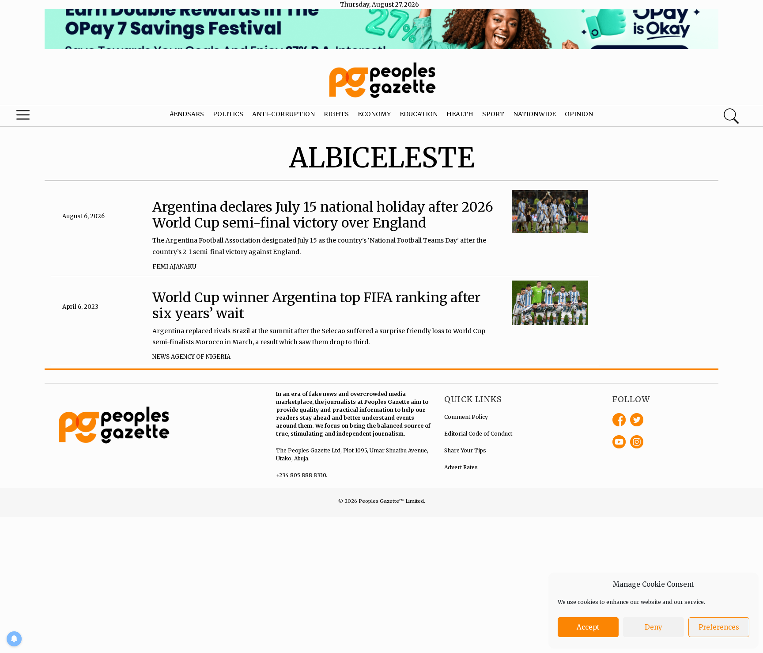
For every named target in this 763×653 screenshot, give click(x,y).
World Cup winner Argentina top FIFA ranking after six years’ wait (316, 305)
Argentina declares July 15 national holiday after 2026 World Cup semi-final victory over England (322, 214)
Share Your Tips (465, 450)
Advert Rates (461, 467)
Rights (336, 114)
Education (419, 114)
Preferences (719, 627)
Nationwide (534, 114)
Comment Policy (466, 417)
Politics (228, 114)
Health (459, 114)
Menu (40, 117)
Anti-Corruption (283, 114)
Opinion (579, 114)
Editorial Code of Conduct (478, 433)
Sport (493, 114)
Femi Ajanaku (174, 266)
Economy (374, 114)
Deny (653, 627)
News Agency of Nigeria (191, 357)
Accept (588, 627)
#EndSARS (187, 114)
